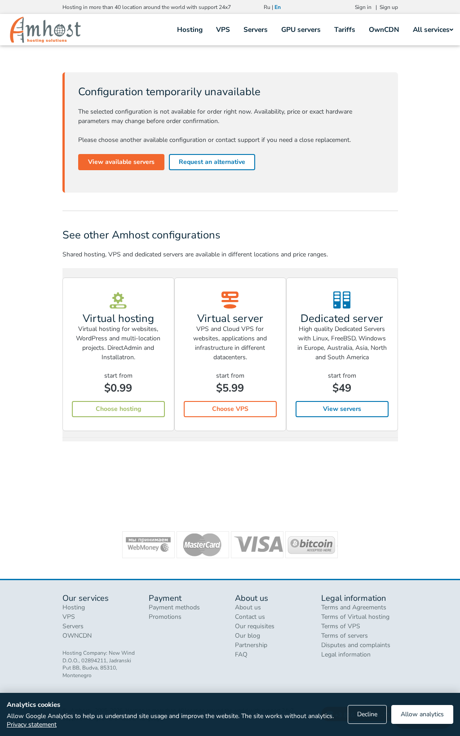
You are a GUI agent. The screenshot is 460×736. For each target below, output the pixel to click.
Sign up (389, 7)
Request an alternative (212, 162)
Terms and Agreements (353, 607)
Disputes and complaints (355, 645)
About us (248, 607)
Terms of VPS (340, 626)
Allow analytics (422, 714)
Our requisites (254, 626)
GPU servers (301, 29)
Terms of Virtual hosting (355, 617)
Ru (267, 7)
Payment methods (174, 607)
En (277, 7)
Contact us (250, 617)
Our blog (247, 635)
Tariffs (344, 29)
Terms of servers (344, 635)
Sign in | (367, 7)
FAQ (241, 654)
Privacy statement (32, 724)
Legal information (346, 654)
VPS (223, 29)
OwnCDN (384, 29)
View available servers (121, 162)
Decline (367, 714)
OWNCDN (77, 635)
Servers (255, 29)
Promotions (165, 617)
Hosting (190, 29)
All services (431, 29)
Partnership (251, 645)
